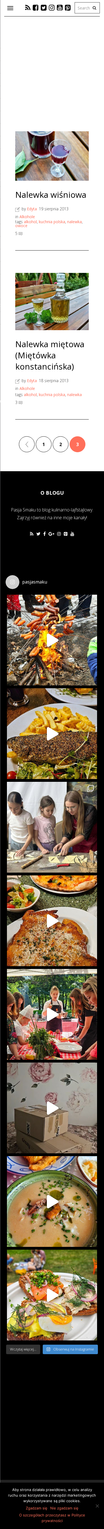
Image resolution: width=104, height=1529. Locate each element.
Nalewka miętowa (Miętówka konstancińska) (49, 355)
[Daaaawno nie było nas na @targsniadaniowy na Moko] (52, 1295)
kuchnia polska (52, 221)
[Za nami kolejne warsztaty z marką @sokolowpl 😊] (52, 1014)
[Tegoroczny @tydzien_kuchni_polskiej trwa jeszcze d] (52, 733)
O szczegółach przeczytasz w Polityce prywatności (52, 1518)
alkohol (30, 221)
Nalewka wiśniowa (50, 194)
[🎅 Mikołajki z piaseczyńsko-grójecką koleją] (52, 640)
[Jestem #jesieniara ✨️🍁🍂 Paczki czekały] (52, 1108)
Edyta (32, 208)
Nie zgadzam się (64, 1508)
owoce (21, 225)
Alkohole (27, 216)
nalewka (74, 221)
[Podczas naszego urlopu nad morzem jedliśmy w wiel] (52, 1201)
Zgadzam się (36, 1508)
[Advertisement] (38, 1426)
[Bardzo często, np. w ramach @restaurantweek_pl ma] (52, 920)
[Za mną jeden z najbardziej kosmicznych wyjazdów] (52, 827)
